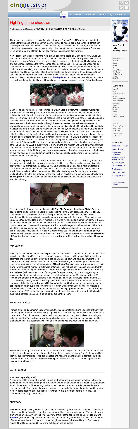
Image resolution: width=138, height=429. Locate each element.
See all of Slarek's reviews (118, 183)
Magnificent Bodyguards (116, 153)
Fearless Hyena (118, 162)
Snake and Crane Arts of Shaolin (118, 158)
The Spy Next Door (119, 175)
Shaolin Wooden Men (120, 146)
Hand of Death (117, 149)
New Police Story (118, 172)
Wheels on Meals (118, 166)
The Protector (117, 169)
